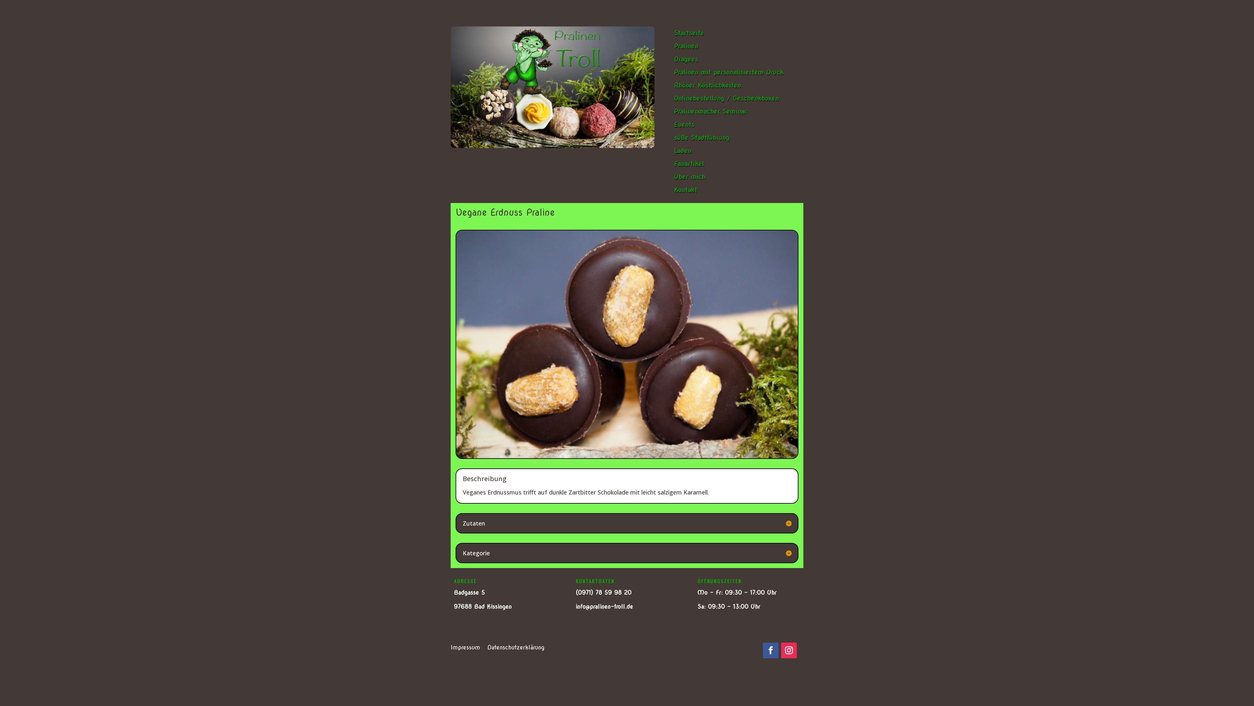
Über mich (689, 177)
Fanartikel (689, 164)
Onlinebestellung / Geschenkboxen (726, 98)
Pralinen (686, 46)
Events (684, 124)
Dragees (686, 59)
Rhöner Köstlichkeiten (707, 85)
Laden (682, 151)
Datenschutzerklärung (515, 648)
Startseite (689, 33)
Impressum (465, 648)
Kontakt (685, 190)
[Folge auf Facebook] (771, 650)
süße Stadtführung (702, 138)
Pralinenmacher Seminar (710, 111)
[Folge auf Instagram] (789, 650)
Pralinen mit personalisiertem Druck (728, 72)
